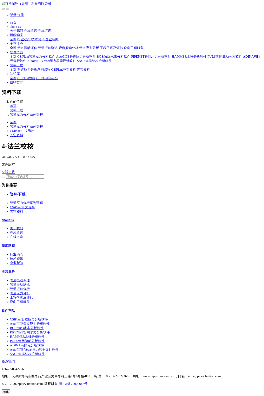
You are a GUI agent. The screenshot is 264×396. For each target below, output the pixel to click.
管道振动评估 (27, 48)
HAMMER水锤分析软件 (189, 56)
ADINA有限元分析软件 (27, 345)
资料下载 (16, 65)
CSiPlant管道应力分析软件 (36, 56)
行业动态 (24, 39)
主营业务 (16, 43)
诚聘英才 (16, 82)
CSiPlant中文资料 (63, 69)
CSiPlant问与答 (47, 78)
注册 (20, 15)
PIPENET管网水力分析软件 (151, 56)
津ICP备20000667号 (73, 384)
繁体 (6, 391)
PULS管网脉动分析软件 (224, 56)
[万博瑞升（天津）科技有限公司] (132, 4)
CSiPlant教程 (26, 78)
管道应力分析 (89, 48)
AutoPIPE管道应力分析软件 (76, 56)
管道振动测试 (48, 48)
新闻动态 (16, 35)
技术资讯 (38, 39)
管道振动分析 (68, 48)
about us (15, 26)
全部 (13, 39)
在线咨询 (44, 30)
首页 (13, 22)
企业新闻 (52, 39)
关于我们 (16, 30)
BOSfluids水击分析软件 (113, 56)
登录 (13, 15)
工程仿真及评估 (111, 48)
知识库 (15, 74)
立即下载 (8, 172)
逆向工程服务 (134, 48)
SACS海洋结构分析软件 (94, 61)
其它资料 (83, 69)
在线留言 (30, 30)
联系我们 (8, 361)
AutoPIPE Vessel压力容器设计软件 (51, 61)
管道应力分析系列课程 (33, 69)
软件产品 (16, 52)
